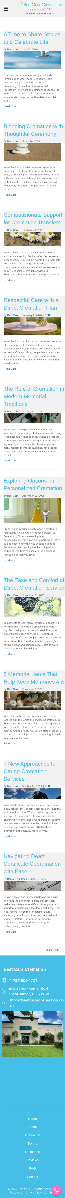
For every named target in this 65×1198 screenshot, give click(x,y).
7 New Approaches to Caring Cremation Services (29, 771)
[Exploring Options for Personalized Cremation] (32, 499)
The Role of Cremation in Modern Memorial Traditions (34, 396)
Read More (10, 106)
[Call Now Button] (56, 1190)
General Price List (36, 1192)
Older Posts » (53, 949)
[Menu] (6, 8)
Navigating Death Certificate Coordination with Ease (32, 863)
